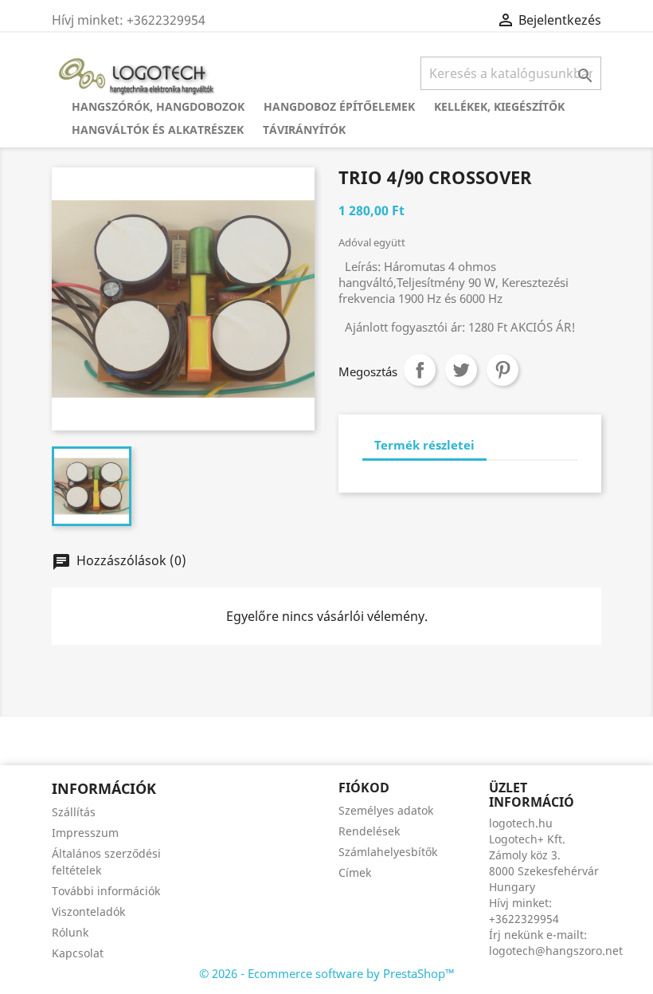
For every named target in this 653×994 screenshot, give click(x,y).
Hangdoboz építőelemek (339, 106)
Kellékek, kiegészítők (499, 106)
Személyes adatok (385, 810)
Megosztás (420, 370)
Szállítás (74, 811)
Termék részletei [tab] (424, 445)
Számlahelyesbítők (387, 851)
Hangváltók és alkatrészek (158, 129)
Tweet (461, 370)
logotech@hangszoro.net (556, 950)
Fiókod (363, 787)
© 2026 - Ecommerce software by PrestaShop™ (327, 973)
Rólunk (70, 932)
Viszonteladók (88, 911)
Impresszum (85, 832)
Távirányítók (304, 129)
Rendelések (369, 831)
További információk (106, 890)
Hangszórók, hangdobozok (158, 106)
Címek (354, 872)
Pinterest (502, 370)
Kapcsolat (78, 953)
